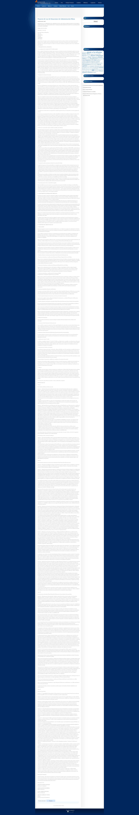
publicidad (91, 67)
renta (91, 69)
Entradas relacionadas (42, 800)
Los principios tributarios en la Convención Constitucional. (93, 85)
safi (88, 70)
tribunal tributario (87, 72)
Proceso (88, 66)
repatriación (95, 69)
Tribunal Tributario (70, 2)
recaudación (95, 67)
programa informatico (95, 66)
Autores (56, 2)
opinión (84, 66)
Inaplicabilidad (85, 63)
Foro (62, 2)
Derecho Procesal (85, 57)
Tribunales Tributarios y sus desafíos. (89, 91)
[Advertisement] (68, 12)
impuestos (88, 61)
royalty (86, 70)
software (96, 70)
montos (95, 64)
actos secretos (84, 52)
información (100, 63)
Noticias (99, 2)
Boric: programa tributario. (87, 89)
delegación (88, 55)
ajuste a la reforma (94, 52)
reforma (101, 67)
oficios (99, 64)
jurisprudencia (87, 64)
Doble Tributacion (93, 57)
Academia (79, 2)
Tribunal (101, 71)
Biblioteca (86, 2)
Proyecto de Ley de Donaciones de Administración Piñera (56, 19)
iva (83, 64)
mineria (92, 64)
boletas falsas (86, 54)
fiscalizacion (94, 59)
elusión (100, 57)
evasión (88, 58)
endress (84, 58)
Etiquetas (50, 800)
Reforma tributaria (85, 69)
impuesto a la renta (91, 60)
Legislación (93, 2)
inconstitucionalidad (93, 63)
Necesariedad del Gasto (87, 87)
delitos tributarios (97, 55)
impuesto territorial (95, 61)
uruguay (94, 72)
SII (93, 70)
